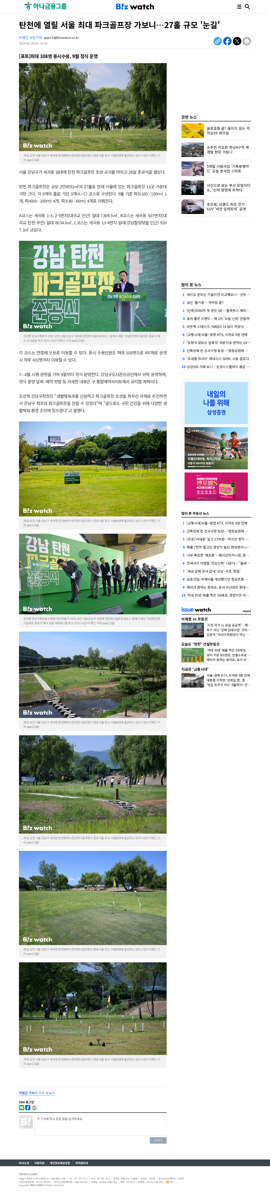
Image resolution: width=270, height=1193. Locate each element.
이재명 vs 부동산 (194, 619)
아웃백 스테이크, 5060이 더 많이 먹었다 (215, 326)
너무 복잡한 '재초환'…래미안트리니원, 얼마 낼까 (221, 555)
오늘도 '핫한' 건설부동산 (200, 644)
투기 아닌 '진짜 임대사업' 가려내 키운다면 (235, 630)
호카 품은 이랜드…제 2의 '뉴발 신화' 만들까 (218, 318)
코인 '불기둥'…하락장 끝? (205, 302)
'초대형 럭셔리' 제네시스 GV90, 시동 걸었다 (218, 358)
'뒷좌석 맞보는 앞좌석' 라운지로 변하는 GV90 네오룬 (224, 342)
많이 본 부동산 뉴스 (195, 513)
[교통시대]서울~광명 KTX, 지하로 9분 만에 (217, 334)
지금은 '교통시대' (195, 669)
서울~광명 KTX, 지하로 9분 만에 (228, 675)
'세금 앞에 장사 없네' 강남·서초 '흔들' (213, 571)
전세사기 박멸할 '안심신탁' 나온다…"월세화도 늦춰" (224, 563)
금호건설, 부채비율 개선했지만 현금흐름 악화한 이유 (224, 579)
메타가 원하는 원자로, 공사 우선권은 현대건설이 (221, 587)
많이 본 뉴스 (191, 284)
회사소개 (24, 1163)
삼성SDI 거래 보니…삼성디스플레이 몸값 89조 (220, 366)
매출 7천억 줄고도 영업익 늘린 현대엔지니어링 (220, 547)
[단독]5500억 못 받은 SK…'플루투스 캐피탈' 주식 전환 (226, 310)
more (247, 611)
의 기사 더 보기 (37, 1093)
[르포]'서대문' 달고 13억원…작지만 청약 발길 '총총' (224, 539)
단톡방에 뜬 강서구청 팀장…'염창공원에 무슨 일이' (223, 350)
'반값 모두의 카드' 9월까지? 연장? (229, 684)
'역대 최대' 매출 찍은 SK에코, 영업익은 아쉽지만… (223, 595)
